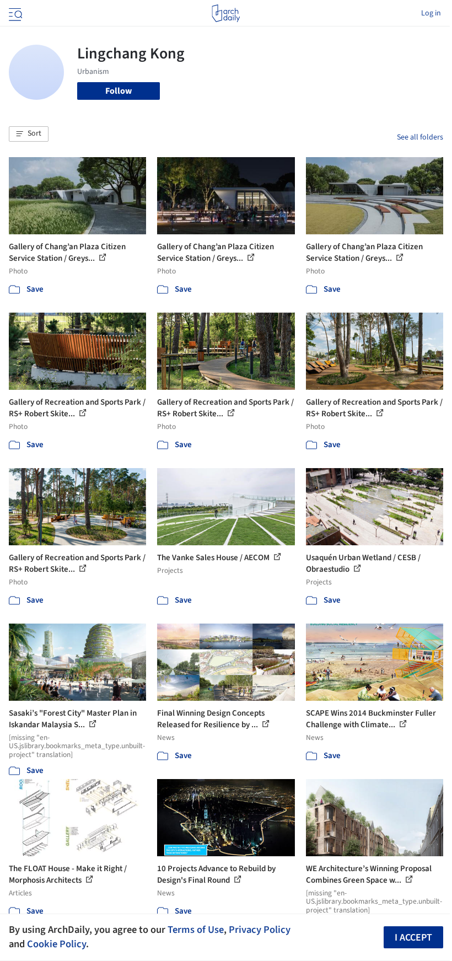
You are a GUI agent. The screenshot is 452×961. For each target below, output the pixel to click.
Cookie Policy (56, 944)
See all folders (420, 137)
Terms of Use (196, 929)
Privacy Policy (259, 929)
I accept (413, 937)
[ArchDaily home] (226, 13)
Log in (431, 13)
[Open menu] (14, 13)
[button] (29, 134)
